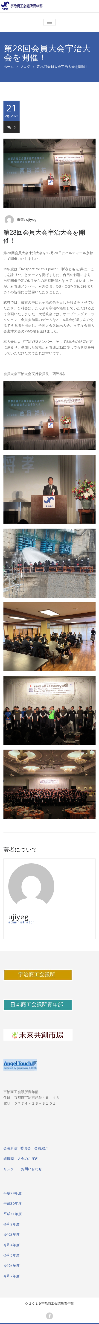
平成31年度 (12, 1213)
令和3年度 (11, 1234)
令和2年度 (11, 1224)
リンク (12, 1169)
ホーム (8, 66)
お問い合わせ (31, 1169)
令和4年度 (11, 1245)
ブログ (25, 66)
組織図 (10, 1158)
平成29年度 (12, 1193)
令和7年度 (11, 1276)
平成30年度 (12, 1203)
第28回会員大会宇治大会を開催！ (44, 236)
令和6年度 (11, 1265)
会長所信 (10, 1148)
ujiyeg (31, 219)
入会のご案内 (27, 1158)
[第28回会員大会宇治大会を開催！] (49, 173)
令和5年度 (11, 1255)
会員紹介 (41, 1148)
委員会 (27, 1148)
